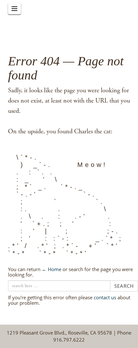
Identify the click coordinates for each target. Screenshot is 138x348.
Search (124, 286)
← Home (51, 269)
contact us (105, 297)
